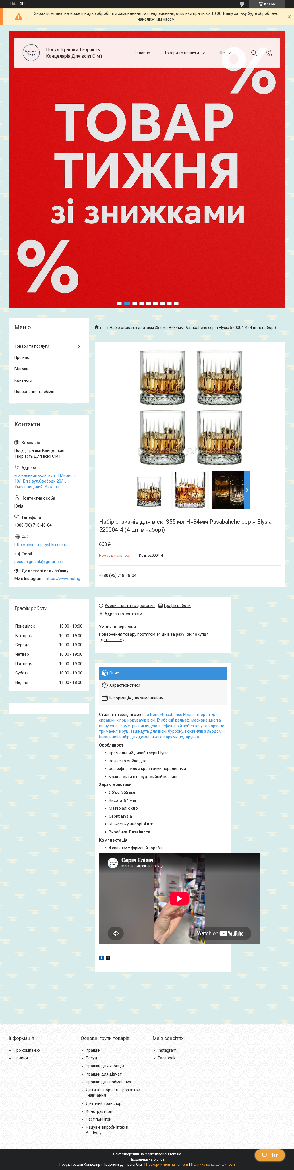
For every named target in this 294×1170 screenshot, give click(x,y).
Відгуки (21, 369)
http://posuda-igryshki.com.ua (41, 544)
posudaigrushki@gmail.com (39, 561)
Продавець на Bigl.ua (147, 1159)
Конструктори (99, 1111)
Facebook (166, 1058)
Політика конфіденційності (213, 1165)
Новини (21, 1058)
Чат (274, 1155)
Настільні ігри (98, 1119)
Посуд (91, 1058)
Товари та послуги (181, 53)
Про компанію (27, 1050)
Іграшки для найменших (108, 1082)
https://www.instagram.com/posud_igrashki (64, 578)
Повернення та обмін (34, 391)
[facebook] (101, 958)
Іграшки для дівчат (104, 1074)
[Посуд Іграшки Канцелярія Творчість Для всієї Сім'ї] (31, 53)
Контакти (23, 380)
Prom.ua (174, 1154)
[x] (108, 958)
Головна (142, 53)
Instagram (167, 1050)
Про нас (21, 357)
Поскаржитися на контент (167, 1165)
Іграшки (93, 1050)
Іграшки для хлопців (105, 1066)
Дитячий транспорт (104, 1103)
